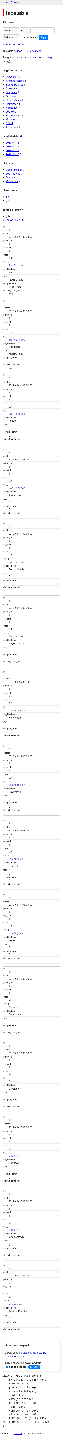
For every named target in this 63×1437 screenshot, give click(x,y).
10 (10, 897)
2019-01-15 (12, 146)
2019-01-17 (12, 150)
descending (30, 37)
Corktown (11, 88)
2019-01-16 (12, 154)
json (19, 51)
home (6, 2)
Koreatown (12, 108)
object (20, 1356)
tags (44, 57)
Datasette (18, 1433)
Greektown (12, 96)
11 (10, 971)
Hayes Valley (13, 100)
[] (6, 216)
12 (10, 1046)
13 (10, 1120)
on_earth (29, 57)
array (33, 1352)
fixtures (15, 2)
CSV (26, 51)
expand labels (17, 1367)
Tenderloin (12, 127)
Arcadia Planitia (15, 80)
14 (10, 1194)
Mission (10, 119)
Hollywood (12, 104)
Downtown (12, 77)
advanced (36, 51)
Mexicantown (13, 115)
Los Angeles (13, 173)
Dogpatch (11, 92)
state (38, 57)
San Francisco (14, 169)
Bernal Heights (14, 84)
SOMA (9, 123)
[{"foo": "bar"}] (13, 220)
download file (32, 1363)
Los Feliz (11, 111)
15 (10, 1268)
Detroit (9, 177)
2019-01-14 (12, 142)
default (25, 1352)
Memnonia (12, 181)
